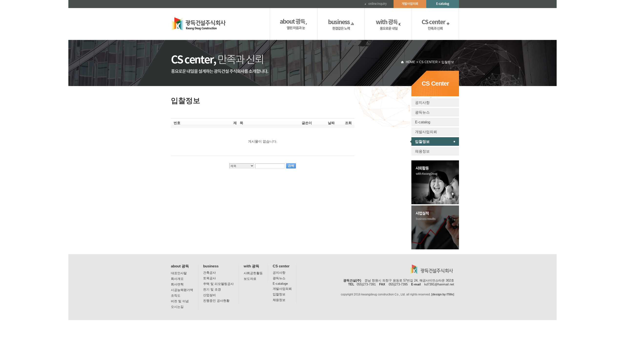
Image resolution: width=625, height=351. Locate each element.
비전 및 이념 (180, 301)
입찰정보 (422, 141)
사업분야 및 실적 (341, 24)
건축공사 (209, 272)
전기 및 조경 (212, 289)
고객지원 (435, 24)
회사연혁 (177, 284)
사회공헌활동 (253, 273)
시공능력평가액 (182, 290)
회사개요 (177, 279)
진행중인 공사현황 (216, 300)
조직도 (175, 295)
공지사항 (422, 102)
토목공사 (209, 278)
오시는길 (177, 307)
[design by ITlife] (442, 294)
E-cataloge (280, 283)
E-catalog (422, 122)
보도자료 (250, 279)
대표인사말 (179, 273)
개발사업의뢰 (426, 132)
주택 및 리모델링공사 (218, 284)
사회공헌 (388, 24)
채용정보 (422, 151)
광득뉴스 (422, 112)
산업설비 (209, 295)
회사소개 (293, 24)
